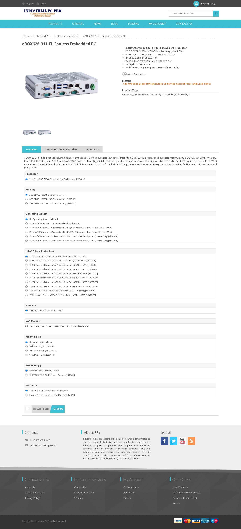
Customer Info (131, 487)
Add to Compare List (136, 74)
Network (31, 305)
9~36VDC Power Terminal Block (44, 370)
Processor (32, 173)
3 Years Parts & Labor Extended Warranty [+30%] (52, 395)
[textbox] (191, 14)
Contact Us (92, 149)
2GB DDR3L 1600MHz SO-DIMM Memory (47, 195)
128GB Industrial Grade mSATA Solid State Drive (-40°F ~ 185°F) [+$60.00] (63, 269)
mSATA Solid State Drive (40, 251)
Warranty (31, 385)
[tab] (31, 149)
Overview (31, 149)
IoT (156, 94)
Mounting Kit (33, 336)
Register (30, 3)
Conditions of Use (34, 492)
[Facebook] (164, 441)
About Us (30, 487)
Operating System (36, 213)
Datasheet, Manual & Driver (61, 149)
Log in (43, 3)
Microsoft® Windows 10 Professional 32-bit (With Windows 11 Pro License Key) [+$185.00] (70, 227)
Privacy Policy (32, 498)
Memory (30, 189)
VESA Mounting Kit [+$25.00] (42, 355)
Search (216, 14)
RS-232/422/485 (142, 94)
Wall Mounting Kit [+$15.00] (41, 346)
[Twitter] (173, 441)
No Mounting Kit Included (41, 342)
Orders (127, 498)
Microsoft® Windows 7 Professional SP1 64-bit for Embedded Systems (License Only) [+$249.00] (73, 240)
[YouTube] (182, 441)
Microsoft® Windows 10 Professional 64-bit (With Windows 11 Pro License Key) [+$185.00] (70, 232)
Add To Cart (43, 409)
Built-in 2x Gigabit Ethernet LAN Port (45, 310)
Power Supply (33, 365)
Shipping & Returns (84, 492)
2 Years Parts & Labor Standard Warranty (48, 390)
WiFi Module (33, 321)
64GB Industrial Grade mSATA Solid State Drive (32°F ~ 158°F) (57, 256)
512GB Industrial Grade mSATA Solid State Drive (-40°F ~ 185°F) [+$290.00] (63, 286)
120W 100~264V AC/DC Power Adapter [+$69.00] (52, 375)
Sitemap (78, 498)
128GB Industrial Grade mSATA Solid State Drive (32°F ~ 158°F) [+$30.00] (63, 265)
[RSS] (191, 441)
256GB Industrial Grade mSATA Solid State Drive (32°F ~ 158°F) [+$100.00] (63, 273)
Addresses (128, 492)
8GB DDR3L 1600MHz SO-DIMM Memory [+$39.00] (52, 203)
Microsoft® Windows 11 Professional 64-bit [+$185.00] (54, 223)
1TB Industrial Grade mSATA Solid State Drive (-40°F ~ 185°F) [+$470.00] (62, 295)
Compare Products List (185, 498)
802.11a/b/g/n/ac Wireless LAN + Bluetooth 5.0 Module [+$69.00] (59, 326)
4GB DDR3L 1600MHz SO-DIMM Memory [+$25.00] (52, 199)
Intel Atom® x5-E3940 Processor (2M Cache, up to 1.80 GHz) (57, 179)
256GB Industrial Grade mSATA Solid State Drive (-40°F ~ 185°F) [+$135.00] (63, 277)
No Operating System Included (43, 219)
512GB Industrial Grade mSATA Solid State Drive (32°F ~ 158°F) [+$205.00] (63, 282)
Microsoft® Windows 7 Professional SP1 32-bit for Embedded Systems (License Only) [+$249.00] (73, 236)
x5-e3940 (182, 94)
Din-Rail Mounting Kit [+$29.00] (43, 350)
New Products (180, 487)
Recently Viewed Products (186, 492)
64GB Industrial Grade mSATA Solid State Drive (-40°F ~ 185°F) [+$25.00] (62, 260)
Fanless (125, 94)
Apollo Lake (167, 94)
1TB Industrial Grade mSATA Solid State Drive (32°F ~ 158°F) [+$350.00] (62, 290)
